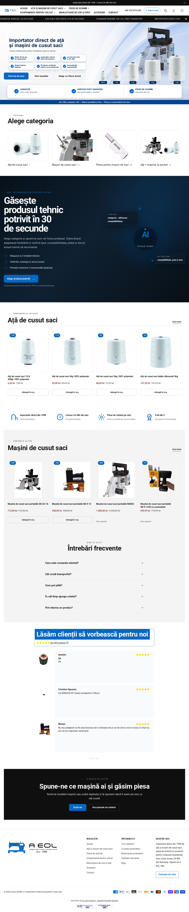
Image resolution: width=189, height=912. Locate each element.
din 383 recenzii (58, 643)
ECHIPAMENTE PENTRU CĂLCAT (36, 12)
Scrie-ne (77, 807)
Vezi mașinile (41, 76)
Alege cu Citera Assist (70, 76)
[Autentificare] (174, 10)
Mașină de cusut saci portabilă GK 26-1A (28, 504)
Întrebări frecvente (130, 858)
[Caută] (165, 10)
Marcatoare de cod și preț (99, 863)
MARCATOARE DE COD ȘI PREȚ (74, 12)
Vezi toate (176, 322)
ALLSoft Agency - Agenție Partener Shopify (100, 901)
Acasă (90, 844)
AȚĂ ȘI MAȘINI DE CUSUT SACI (47, 8)
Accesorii (91, 867)
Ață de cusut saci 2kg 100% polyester (70, 376)
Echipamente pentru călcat (100, 858)
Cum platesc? (128, 844)
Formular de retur (167, 874)
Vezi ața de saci (16, 76)
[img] (43, 642)
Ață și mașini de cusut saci (100, 848)
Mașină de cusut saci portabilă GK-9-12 (71, 504)
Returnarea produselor (132, 853)
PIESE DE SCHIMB (78, 8)
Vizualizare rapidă (28, 367)
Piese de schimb (95, 853)
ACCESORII (99, 12)
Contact (90, 872)
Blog (123, 863)
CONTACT (113, 12)
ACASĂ (24, 8)
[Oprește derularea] (186, 19)
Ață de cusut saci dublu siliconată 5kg (159, 376)
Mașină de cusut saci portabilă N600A (115, 504)
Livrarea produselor (130, 848)
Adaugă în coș (28, 392)
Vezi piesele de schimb (104, 807)
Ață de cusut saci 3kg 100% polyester (114, 376)
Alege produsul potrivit (21, 278)
